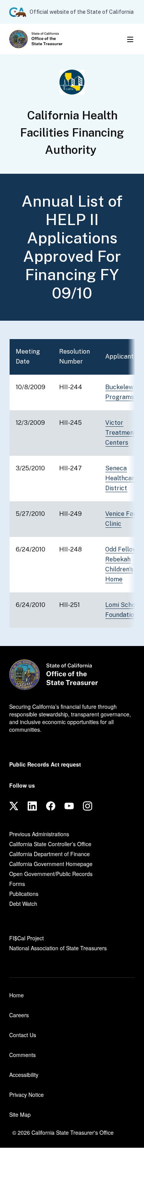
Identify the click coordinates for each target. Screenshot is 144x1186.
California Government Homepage (51, 864)
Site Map (20, 1114)
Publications (23, 893)
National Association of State (58, 948)
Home (16, 995)
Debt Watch (23, 903)
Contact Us (22, 1035)
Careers (19, 1015)
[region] (72, 483)
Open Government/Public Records (51, 874)
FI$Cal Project (26, 938)
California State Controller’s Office (50, 844)
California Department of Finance (49, 854)
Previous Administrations (39, 834)
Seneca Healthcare (121, 478)
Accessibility (23, 1074)
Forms (17, 883)
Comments (22, 1055)
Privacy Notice (26, 1094)
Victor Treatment (120, 432)
